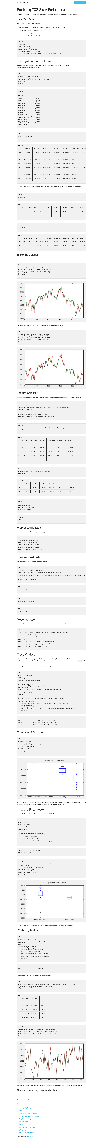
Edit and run (80, 3)
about (31, 1136)
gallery (28, 1136)
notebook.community (22, 2)
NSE (38, 23)
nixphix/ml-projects (30, 1100)
